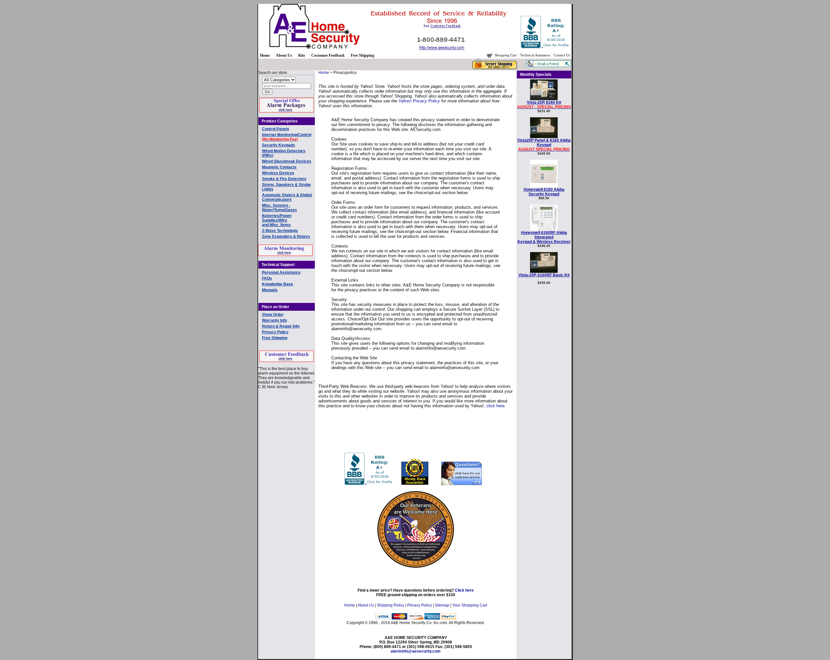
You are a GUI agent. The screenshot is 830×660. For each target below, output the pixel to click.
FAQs (267, 278)
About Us (284, 55)
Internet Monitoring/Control (286, 137)
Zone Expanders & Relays (286, 236)
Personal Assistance (281, 272)
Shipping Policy (390, 605)
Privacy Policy (275, 332)
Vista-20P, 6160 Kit (544, 104)
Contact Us (562, 55)
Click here (464, 590)
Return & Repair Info (281, 326)
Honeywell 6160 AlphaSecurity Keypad (544, 191)
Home (265, 55)
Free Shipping (362, 55)
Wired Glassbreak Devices (286, 161)
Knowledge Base (277, 284)
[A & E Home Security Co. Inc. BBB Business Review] (545, 47)
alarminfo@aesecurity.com (416, 651)
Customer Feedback (328, 55)
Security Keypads (278, 145)
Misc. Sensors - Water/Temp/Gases (279, 207)
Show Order (273, 314)
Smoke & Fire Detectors (284, 179)
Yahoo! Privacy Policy (419, 100)
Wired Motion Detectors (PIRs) (283, 153)
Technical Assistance (535, 55)
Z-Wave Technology (280, 230)
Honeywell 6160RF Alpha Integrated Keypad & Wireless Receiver (544, 237)
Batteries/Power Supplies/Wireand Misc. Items (277, 220)
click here (495, 405)
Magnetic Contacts (279, 167)
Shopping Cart (506, 55)
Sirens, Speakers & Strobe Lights (286, 186)
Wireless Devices (278, 173)
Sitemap (442, 605)
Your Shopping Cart (469, 605)
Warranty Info (274, 320)
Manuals (270, 290)
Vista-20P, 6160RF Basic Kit (544, 275)
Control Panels (275, 129)
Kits (301, 55)
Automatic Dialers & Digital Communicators (287, 197)
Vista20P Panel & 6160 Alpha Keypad (544, 145)
